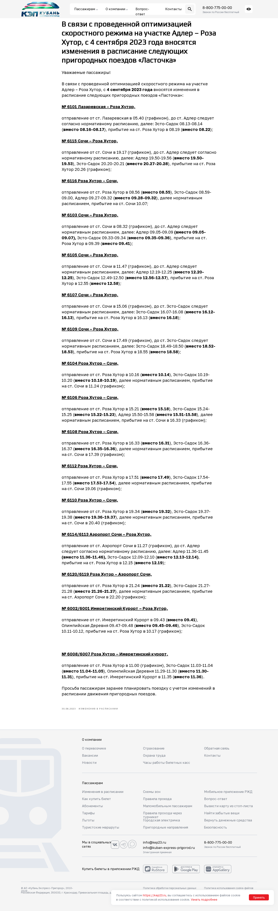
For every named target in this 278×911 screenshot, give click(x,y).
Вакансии (90, 755)
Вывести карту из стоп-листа (228, 806)
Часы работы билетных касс (166, 763)
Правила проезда (157, 799)
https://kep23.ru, (155, 895)
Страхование (153, 748)
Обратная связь (216, 748)
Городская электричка (161, 820)
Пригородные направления (165, 827)
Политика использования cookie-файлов (228, 888)
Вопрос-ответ (215, 799)
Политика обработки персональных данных (169, 888)
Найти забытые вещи (221, 813)
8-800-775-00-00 (217, 7)
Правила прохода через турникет (162, 815)
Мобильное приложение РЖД (228, 792)
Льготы (88, 820)
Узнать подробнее (204, 899)
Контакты (212, 755)
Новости (89, 763)
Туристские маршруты (100, 827)
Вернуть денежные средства (228, 820)
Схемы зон (151, 792)
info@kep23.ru (154, 842)
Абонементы (92, 806)
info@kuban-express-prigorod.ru (169, 848)
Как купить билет (96, 799)
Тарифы (88, 813)
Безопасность (215, 827)
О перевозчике (94, 748)
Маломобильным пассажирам (167, 806)
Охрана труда (154, 755)
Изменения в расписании (102, 792)
